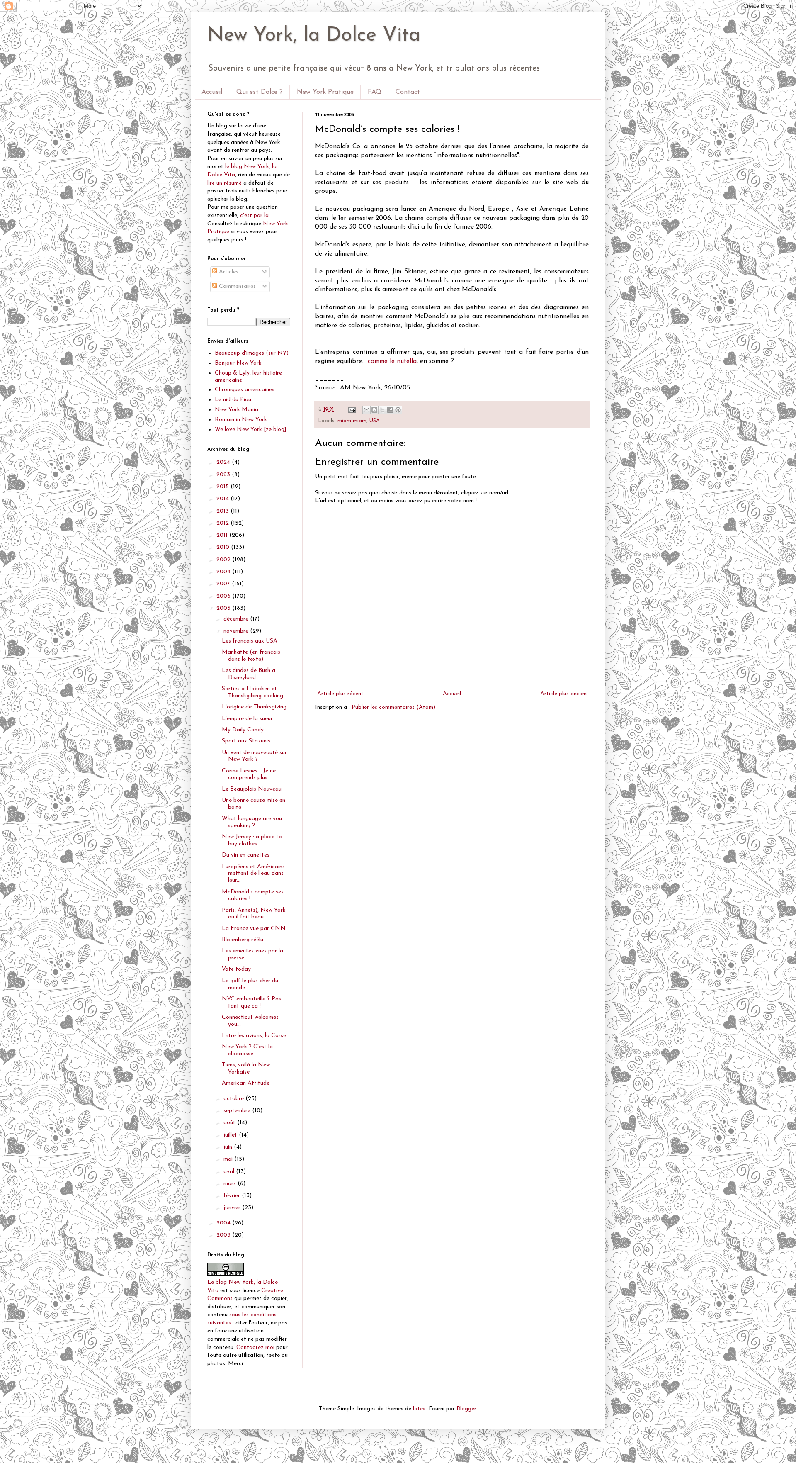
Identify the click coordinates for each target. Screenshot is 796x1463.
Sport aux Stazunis (246, 741)
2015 (223, 487)
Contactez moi (255, 1347)
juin (228, 1147)
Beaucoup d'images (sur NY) (252, 353)
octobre (234, 1098)
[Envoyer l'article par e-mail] (351, 409)
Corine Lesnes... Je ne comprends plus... (249, 774)
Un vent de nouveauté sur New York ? (254, 756)
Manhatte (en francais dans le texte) (251, 655)
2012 (223, 523)
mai (228, 1159)
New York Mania (236, 410)
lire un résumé (224, 183)
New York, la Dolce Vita (313, 36)
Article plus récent (340, 694)
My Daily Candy (243, 730)
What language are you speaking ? (252, 822)
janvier (232, 1208)
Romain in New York (241, 419)
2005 (224, 608)
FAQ (374, 92)
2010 (223, 547)
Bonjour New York (238, 363)
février (232, 1196)
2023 (224, 475)
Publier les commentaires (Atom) (393, 707)
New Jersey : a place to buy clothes (252, 840)
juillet (231, 1135)
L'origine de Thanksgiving (254, 707)
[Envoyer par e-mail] (366, 410)
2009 (224, 560)
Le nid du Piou (233, 400)
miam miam (351, 421)
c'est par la (254, 215)
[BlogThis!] (374, 410)
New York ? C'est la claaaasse (247, 1050)
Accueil (211, 92)
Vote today (236, 969)
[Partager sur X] (382, 410)
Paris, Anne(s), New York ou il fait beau (254, 913)
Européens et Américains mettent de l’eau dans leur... (253, 874)
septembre (237, 1111)
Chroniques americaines (244, 390)
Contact (408, 92)
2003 (224, 1235)
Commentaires (236, 286)
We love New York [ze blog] (250, 429)
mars (230, 1184)
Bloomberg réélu (242, 940)
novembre (236, 631)
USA (374, 421)
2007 (224, 584)
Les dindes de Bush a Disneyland (248, 674)
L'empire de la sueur (247, 719)
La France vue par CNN (254, 928)
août (230, 1123)
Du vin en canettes (245, 855)
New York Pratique (325, 92)
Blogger (466, 1409)
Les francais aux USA (249, 641)
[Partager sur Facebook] (390, 410)
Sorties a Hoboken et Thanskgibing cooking (252, 692)
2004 (224, 1223)
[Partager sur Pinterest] (398, 410)
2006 (224, 596)
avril (229, 1171)
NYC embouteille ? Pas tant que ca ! (251, 1002)
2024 (224, 462)
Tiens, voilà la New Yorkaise (246, 1068)
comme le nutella (392, 361)
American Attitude (245, 1083)
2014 (223, 499)
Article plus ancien (563, 694)
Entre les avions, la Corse (254, 1035)
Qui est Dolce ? (259, 92)
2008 (224, 572)
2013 (223, 511)
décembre (236, 619)
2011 (222, 535)
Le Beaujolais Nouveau (252, 789)
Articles (227, 272)
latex (419, 1409)
